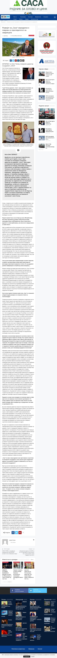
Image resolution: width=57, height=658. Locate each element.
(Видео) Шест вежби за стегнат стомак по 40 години (47, 115)
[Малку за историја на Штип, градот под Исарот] (47, 619)
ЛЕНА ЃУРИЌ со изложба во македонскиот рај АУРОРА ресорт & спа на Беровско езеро (9, 552)
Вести (15, 16)
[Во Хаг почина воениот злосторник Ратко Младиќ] (4, 603)
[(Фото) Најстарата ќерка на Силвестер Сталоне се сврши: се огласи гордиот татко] (42, 81)
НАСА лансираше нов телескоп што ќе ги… (50, 138)
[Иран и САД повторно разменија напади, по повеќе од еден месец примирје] (42, 145)
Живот (21, 19)
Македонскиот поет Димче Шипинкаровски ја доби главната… (35, 607)
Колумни (46, 16)
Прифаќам (26, 656)
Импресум (31, 649)
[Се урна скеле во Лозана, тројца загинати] (33, 636)
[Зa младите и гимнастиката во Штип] (47, 628)
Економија (23, 16)
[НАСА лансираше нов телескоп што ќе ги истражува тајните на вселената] (42, 97)
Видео (27, 19)
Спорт (15, 19)
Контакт (40, 649)
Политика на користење (18, 649)
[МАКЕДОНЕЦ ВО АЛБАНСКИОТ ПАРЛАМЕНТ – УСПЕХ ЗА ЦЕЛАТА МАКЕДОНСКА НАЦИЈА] (33, 614)
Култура (30, 16)
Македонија (31, 35)
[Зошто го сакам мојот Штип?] (47, 603)
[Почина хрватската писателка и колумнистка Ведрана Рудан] (4, 621)
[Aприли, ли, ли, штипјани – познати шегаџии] (47, 611)
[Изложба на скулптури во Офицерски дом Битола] (42, 90)
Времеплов (38, 16)
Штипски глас (34, 19)
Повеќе (32, 656)
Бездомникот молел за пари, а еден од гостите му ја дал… (35, 630)
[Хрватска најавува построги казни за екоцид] (4, 612)
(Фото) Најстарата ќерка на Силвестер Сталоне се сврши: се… (46, 82)
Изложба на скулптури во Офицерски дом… (50, 130)
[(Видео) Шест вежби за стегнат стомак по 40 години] (42, 74)
